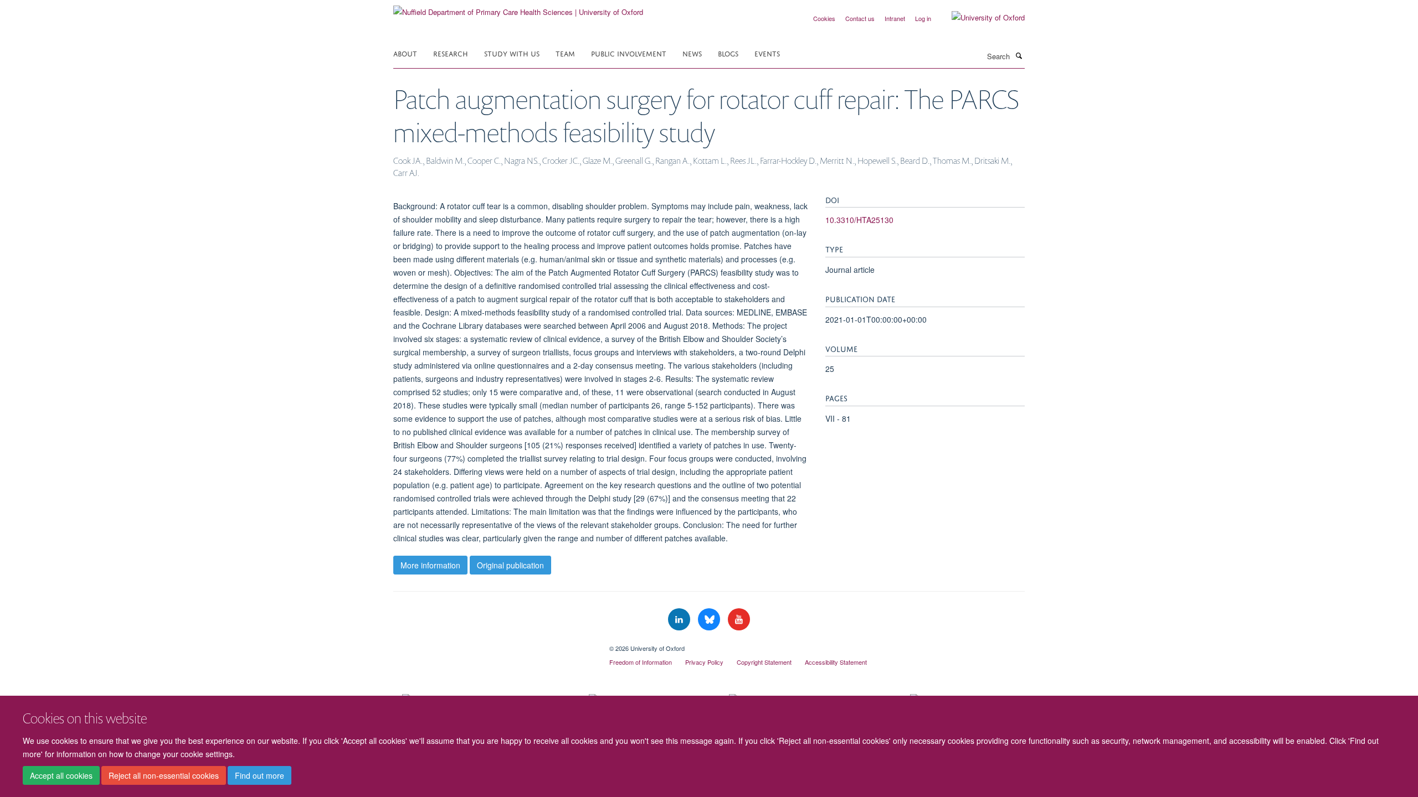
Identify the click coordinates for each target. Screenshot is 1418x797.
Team (565, 53)
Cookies (824, 18)
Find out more (259, 775)
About (405, 53)
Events (767, 53)
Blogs (728, 53)
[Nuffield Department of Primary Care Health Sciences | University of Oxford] (518, 8)
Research (450, 53)
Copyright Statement (764, 662)
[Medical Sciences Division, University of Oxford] (493, 644)
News (692, 53)
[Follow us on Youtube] (739, 619)
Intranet (895, 18)
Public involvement (628, 53)
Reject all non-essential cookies (164, 775)
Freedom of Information (640, 662)
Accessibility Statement (836, 662)
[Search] (1019, 55)
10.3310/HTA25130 (859, 219)
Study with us (512, 53)
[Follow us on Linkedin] (680, 619)
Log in (923, 18)
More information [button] (430, 565)
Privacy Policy (704, 662)
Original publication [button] (510, 565)
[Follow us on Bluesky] (710, 619)
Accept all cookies (61, 775)
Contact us (860, 18)
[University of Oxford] (980, 17)
